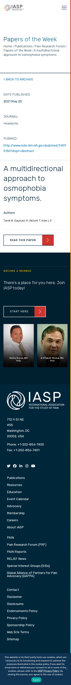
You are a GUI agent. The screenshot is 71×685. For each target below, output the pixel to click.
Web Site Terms (18, 632)
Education (14, 492)
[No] (66, 669)
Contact (13, 590)
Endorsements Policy (22, 611)
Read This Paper (23, 240)
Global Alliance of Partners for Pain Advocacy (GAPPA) (32, 574)
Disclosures (15, 604)
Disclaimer (14, 597)
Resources (14, 485)
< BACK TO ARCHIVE (18, 79)
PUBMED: (10, 138)
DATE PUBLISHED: (17, 94)
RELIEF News (16, 559)
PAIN (10, 538)
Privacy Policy (17, 618)
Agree (36, 679)
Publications (16, 478)
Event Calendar (18, 499)
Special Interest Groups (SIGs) (28, 566)
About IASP (15, 527)
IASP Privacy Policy (48, 671)
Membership (16, 513)
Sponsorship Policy (20, 625)
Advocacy (14, 506)
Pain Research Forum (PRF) (27, 545)
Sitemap (13, 639)
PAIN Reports (16, 552)
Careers (12, 520)
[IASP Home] (14, 7)
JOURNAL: (11, 116)
